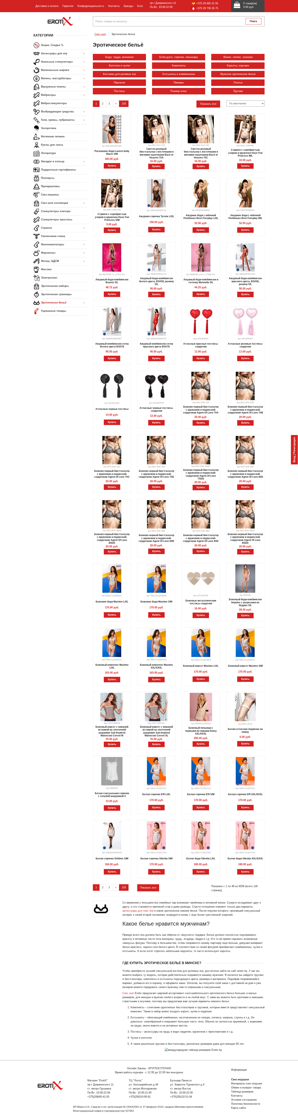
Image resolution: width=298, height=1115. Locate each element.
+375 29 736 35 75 (207, 8)
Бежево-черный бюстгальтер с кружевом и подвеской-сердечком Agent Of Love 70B (245, 409)
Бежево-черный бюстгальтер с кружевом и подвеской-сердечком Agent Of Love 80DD (112, 538)
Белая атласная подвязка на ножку (245, 730)
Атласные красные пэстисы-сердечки (200, 345)
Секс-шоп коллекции (54, 202)
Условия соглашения (244, 1099)
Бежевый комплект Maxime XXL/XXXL (156, 666)
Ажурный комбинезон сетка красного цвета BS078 (156, 345)
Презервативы (50, 186)
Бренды (128, 5)
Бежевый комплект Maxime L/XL (112, 666)
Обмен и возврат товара (246, 1087)
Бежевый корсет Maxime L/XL (201, 665)
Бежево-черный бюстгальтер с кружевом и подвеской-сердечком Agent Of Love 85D (201, 538)
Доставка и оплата (46, 5)
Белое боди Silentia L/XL (200, 858)
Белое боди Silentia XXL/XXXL (245, 858)
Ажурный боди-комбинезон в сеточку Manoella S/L (200, 281)
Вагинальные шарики (54, 70)
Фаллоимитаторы (52, 244)
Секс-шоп (100, 34)
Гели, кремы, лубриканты (57, 119)
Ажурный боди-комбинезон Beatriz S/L (111, 281)
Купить (112, 165)
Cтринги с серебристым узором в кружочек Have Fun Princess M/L (245, 152)
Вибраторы (48, 94)
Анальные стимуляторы (56, 61)
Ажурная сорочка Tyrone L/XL (156, 216)
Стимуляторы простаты (56, 219)
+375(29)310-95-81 (140, 1096)
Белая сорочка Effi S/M (200, 794)
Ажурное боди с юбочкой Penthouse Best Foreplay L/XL (200, 217)
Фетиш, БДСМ (49, 261)
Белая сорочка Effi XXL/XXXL (245, 794)
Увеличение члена (52, 236)
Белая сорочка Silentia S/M (156, 858)
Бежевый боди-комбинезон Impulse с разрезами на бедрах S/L (245, 602)
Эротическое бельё (53, 302)
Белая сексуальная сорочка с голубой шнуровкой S (112, 795)
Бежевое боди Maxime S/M (156, 601)
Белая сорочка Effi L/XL (156, 794)
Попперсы (47, 177)
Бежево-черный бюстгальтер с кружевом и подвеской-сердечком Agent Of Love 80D (245, 474)
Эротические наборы (54, 285)
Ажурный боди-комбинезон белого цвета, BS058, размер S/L (156, 281)
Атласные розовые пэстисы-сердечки (245, 345)
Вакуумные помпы (53, 86)
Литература (48, 153)
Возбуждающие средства (57, 111)
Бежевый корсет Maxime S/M (245, 665)
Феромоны (47, 252)
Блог (140, 5)
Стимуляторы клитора (55, 211)
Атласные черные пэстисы (112, 409)
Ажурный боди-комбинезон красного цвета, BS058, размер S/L (245, 281)
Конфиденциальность (90, 5)
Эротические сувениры (56, 294)
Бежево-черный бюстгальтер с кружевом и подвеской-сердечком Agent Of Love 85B (156, 538)
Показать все (208, 103)
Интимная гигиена (52, 136)
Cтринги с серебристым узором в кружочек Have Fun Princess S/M (112, 217)
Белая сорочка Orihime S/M (112, 858)
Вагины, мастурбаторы (55, 78)
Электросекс (48, 277)
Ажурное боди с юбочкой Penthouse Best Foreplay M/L (245, 217)
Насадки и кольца (52, 161)
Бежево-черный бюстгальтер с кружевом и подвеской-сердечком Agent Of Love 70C (112, 474)
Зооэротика (48, 128)
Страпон (46, 227)
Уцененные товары (53, 310)
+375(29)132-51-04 (181, 1096)
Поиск (253, 21)
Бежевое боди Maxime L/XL (112, 601)
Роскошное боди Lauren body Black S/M (111, 152)
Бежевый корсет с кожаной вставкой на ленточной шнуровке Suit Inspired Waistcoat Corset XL (156, 731)
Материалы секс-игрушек (246, 1083)
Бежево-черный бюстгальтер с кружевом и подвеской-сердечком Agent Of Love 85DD (245, 538)
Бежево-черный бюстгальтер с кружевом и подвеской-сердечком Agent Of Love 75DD (201, 474)
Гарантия (67, 5)
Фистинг (46, 269)
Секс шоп (128, 993)
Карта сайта (238, 1107)
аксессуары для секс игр (137, 910)
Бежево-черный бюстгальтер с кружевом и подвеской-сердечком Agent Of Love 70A (201, 409)
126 (124, 103)
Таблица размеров (242, 1091)
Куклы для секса (51, 144)
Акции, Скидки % (51, 45)
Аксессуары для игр (53, 53)
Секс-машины (49, 194)
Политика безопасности (245, 1103)
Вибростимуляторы (53, 103)
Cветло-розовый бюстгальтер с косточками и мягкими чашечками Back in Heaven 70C (201, 153)
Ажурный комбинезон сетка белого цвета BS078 (112, 345)
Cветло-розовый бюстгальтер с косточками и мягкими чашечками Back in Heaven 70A (156, 153)
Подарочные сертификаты (58, 169)
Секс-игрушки (240, 1079)
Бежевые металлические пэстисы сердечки (200, 602)
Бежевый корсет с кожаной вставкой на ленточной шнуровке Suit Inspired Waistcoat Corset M (111, 731)
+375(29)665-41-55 (98, 1096)
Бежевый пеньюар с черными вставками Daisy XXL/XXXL (201, 730)
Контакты (114, 5)
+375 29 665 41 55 (207, 3)
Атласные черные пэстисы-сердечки (156, 409)
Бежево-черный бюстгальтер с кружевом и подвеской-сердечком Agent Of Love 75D (156, 474)
